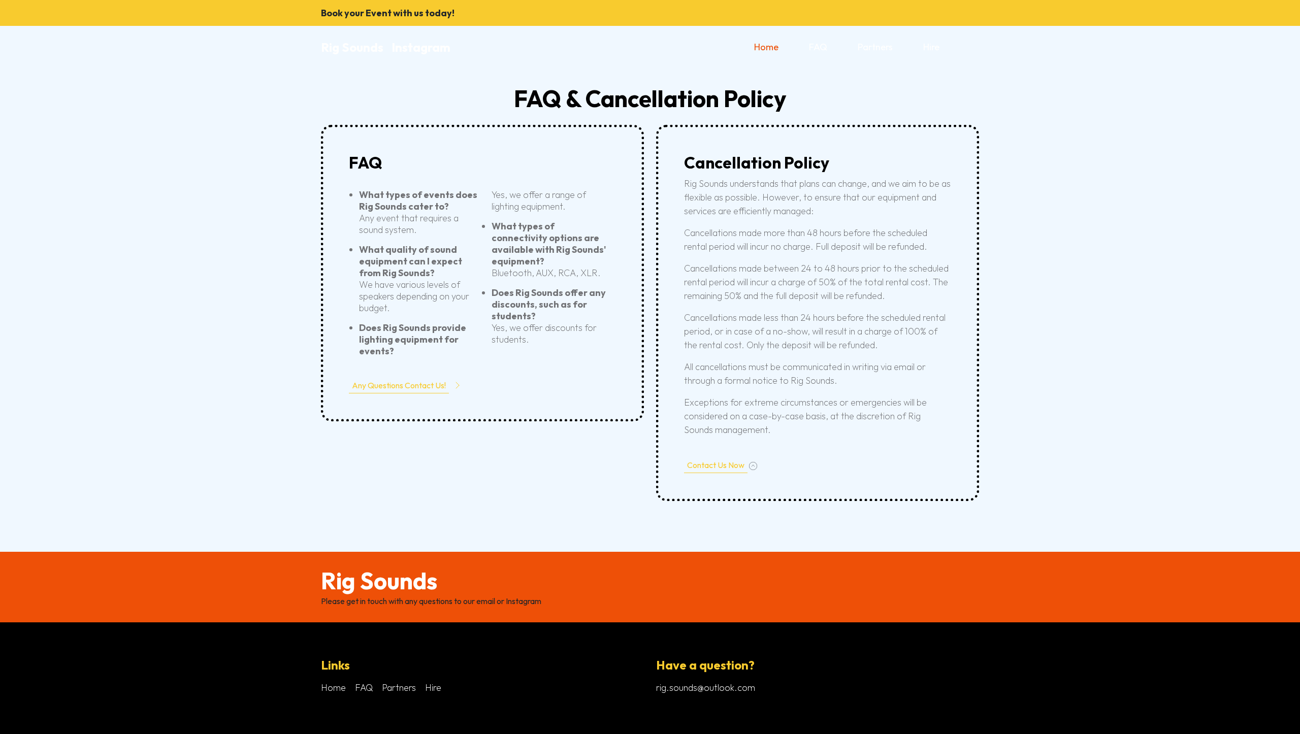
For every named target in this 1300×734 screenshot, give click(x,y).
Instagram (421, 47)
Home (766, 47)
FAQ (818, 47)
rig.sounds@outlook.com (705, 687)
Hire (931, 47)
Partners (875, 47)
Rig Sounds (352, 47)
